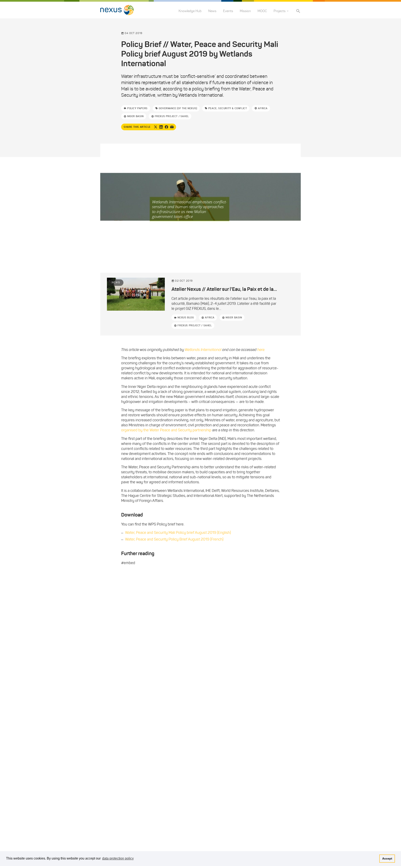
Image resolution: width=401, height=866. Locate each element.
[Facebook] (166, 127)
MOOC (262, 11)
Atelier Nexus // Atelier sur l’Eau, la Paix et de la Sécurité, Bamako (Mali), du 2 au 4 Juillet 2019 (273, 289)
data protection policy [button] (118, 858)
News (212, 11)
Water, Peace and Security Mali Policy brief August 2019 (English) (178, 532)
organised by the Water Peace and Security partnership (166, 430)
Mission (245, 11)
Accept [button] (387, 858)
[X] (155, 127)
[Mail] (172, 127)
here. (261, 349)
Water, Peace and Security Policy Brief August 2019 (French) (174, 539)
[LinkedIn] (161, 127)
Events (228, 11)
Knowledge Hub (190, 11)
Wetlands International (203, 349)
